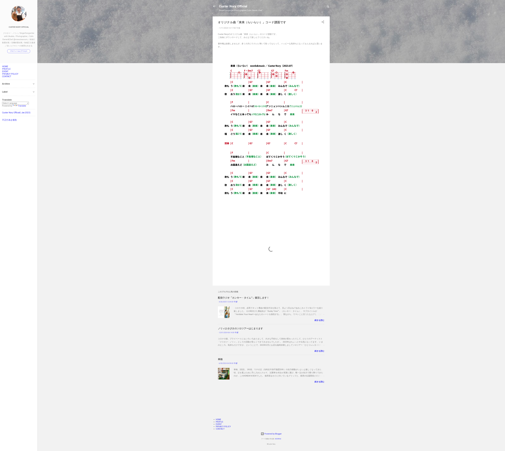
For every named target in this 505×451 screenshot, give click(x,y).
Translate (22, 106)
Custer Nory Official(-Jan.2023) (16, 112)
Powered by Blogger (273, 434)
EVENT (219, 424)
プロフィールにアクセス (18, 51)
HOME (218, 419)
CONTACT (220, 429)
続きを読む (319, 320)
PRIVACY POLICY (223, 426)
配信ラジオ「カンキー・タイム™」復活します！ (243, 297)
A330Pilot (278, 439)
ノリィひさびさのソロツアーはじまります (240, 328)
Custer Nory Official (233, 6)
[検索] (328, 7)
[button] (322, 22)
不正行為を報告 (9, 120)
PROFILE (219, 422)
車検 (220, 359)
